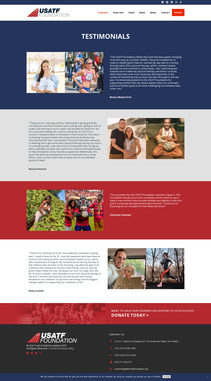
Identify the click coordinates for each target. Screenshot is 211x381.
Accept (167, 377)
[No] (207, 377)
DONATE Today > (130, 315)
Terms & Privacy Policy (62, 348)
